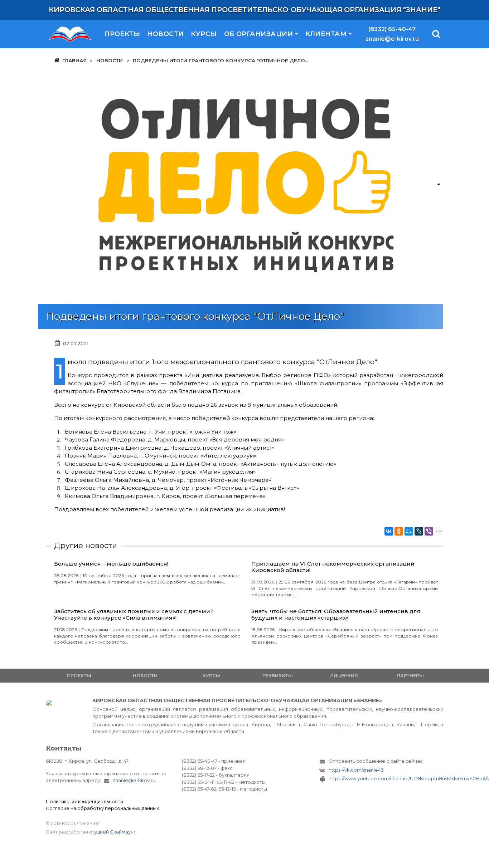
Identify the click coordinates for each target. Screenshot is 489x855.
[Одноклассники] (398, 531)
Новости (165, 34)
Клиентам (326, 34)
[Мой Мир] (409, 531)
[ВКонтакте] (388, 531)
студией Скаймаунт (112, 832)
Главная (74, 60)
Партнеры (410, 675)
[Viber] (429, 531)
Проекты (122, 34)
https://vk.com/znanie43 (356, 770)
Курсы (204, 34)
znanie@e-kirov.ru (392, 38)
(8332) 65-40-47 (392, 29)
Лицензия (344, 675)
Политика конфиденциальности (84, 801)
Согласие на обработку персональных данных (102, 808)
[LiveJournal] (419, 531)
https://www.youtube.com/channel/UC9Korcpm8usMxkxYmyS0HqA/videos (386, 778)
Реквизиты (277, 675)
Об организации (258, 34)
